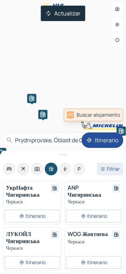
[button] (31, 98)
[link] (93, 115)
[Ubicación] (117, 40)
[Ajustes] (117, 24)
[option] (9, 169)
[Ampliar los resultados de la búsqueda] (63, 154)
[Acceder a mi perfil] (117, 9)
